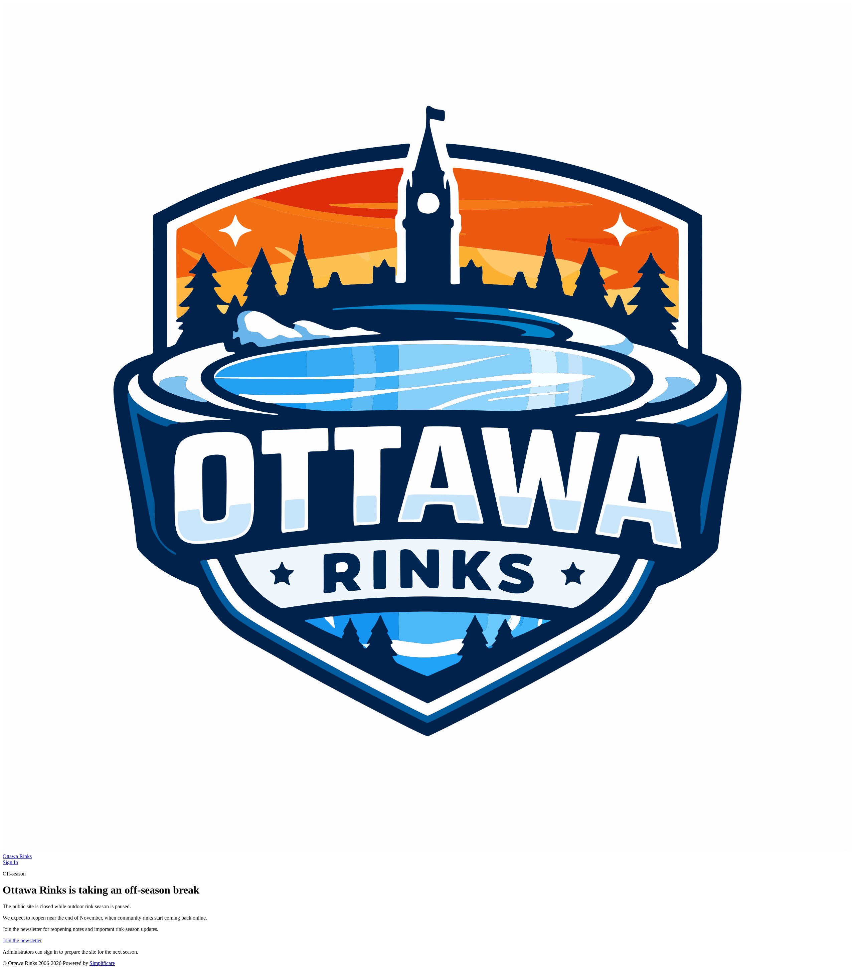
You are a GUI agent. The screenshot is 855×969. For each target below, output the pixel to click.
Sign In (10, 862)
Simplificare (102, 963)
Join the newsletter (22, 940)
